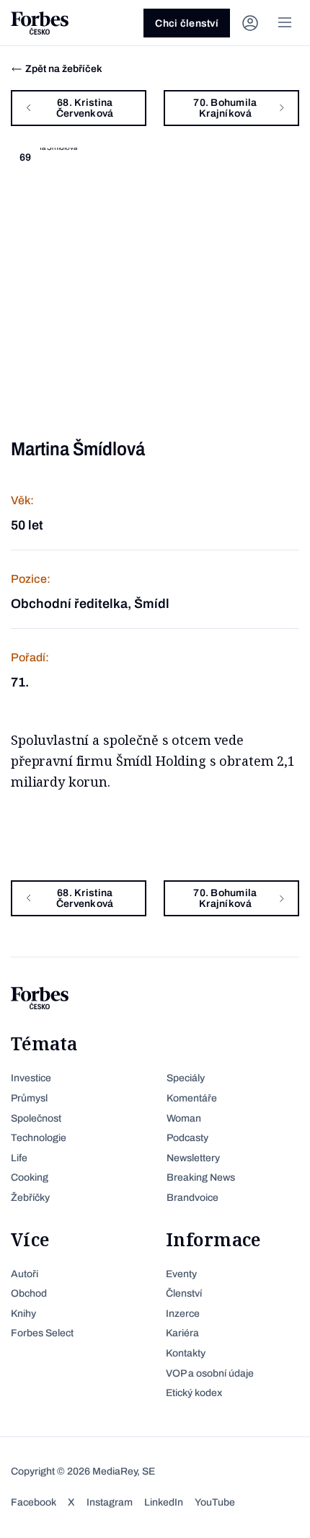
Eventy (181, 1274)
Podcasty (187, 1137)
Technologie (38, 1137)
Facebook (33, 1502)
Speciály (186, 1078)
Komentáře (192, 1098)
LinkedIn (163, 1502)
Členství (184, 1293)
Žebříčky (30, 1197)
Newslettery (193, 1158)
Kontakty (185, 1353)
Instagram (110, 1502)
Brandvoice (192, 1197)
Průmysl (29, 1098)
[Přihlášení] (250, 23)
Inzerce (183, 1313)
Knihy (23, 1313)
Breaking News (201, 1177)
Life (19, 1158)
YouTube (215, 1502)
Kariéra (182, 1333)
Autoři (24, 1274)
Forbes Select (42, 1333)
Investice (31, 1078)
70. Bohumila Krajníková (225, 108)
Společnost (36, 1118)
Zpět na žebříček (63, 68)
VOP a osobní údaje (210, 1373)
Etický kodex (194, 1392)
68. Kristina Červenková (85, 108)
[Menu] (284, 23)
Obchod (29, 1293)
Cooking (29, 1177)
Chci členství (186, 23)
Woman (184, 1118)
